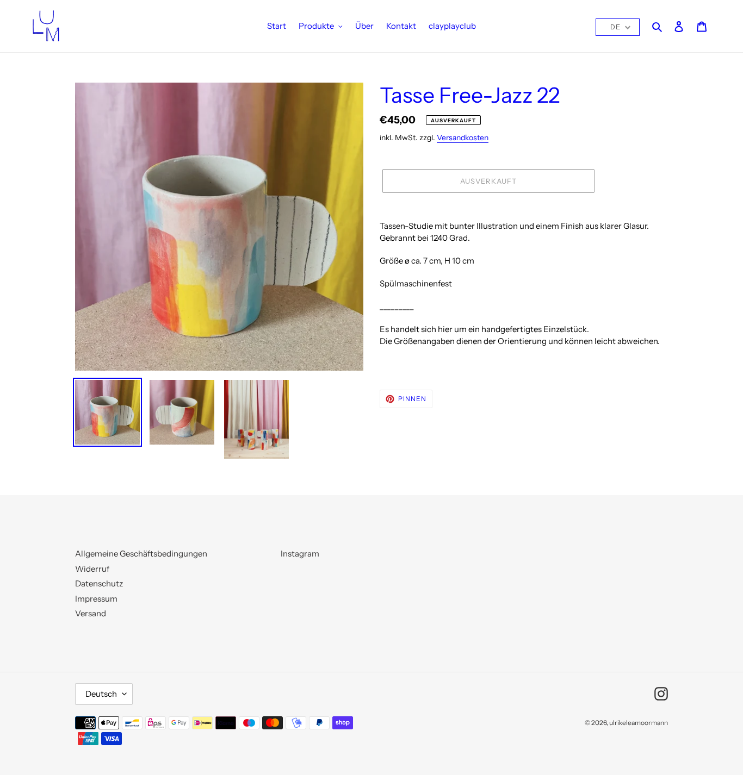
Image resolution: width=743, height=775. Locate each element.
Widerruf (92, 569)
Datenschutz (99, 583)
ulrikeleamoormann (638, 722)
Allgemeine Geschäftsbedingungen (141, 553)
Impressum (96, 598)
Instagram (300, 553)
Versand (90, 613)
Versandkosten (462, 137)
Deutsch (101, 694)
